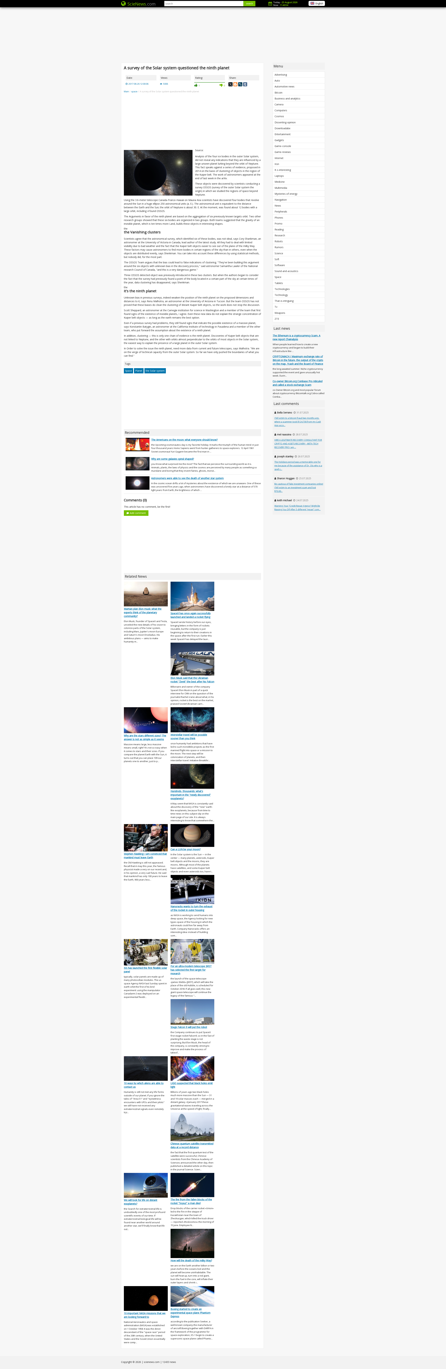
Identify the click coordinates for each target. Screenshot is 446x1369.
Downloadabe (282, 128)
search (249, 3)
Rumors (279, 247)
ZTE (277, 318)
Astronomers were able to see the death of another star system (187, 478)
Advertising (281, 74)
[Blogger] (235, 84)
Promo (278, 223)
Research (280, 235)
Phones (279, 217)
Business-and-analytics (287, 98)
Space (128, 370)
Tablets (279, 283)
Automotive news (284, 86)
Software (280, 265)
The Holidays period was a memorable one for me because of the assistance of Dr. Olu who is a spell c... (298, 465)
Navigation (281, 199)
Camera (279, 104)
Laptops (279, 175)
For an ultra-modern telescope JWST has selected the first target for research (191, 969)
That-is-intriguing (284, 301)
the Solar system (155, 370)
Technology (281, 295)
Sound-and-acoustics (286, 271)
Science (279, 253)
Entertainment (283, 134)
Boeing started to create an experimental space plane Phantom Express (190, 1312)
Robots (279, 241)
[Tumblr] (245, 84)
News (278, 205)
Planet (138, 370)
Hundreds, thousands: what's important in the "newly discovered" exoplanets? (191, 794)
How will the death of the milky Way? (191, 1260)
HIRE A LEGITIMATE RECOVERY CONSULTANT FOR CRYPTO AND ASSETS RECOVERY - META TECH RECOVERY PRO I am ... (298, 444)
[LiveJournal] (240, 84)
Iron (277, 164)
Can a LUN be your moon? (186, 849)
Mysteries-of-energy (286, 193)
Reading (279, 229)
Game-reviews (283, 152)
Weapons (280, 313)
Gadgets (279, 140)
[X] (230, 84)
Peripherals (281, 211)
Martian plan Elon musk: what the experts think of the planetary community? (143, 612)
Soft (277, 259)
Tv (276, 306)
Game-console (283, 146)
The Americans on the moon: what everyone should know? (184, 439)
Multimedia (281, 187)
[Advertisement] (223, 34)
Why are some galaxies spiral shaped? (172, 458)
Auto (277, 80)
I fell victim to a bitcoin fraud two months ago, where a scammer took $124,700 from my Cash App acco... (297, 422)
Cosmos (279, 116)
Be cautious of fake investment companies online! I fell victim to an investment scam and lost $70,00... (298, 487)
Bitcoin (278, 92)
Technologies (282, 289)
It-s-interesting (283, 170)
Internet (279, 158)
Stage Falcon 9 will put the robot (189, 1027)
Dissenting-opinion (285, 122)
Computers (281, 110)
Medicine (280, 181)
